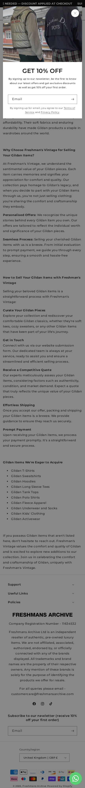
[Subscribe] (72, 99)
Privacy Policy (50, 112)
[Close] (75, 13)
